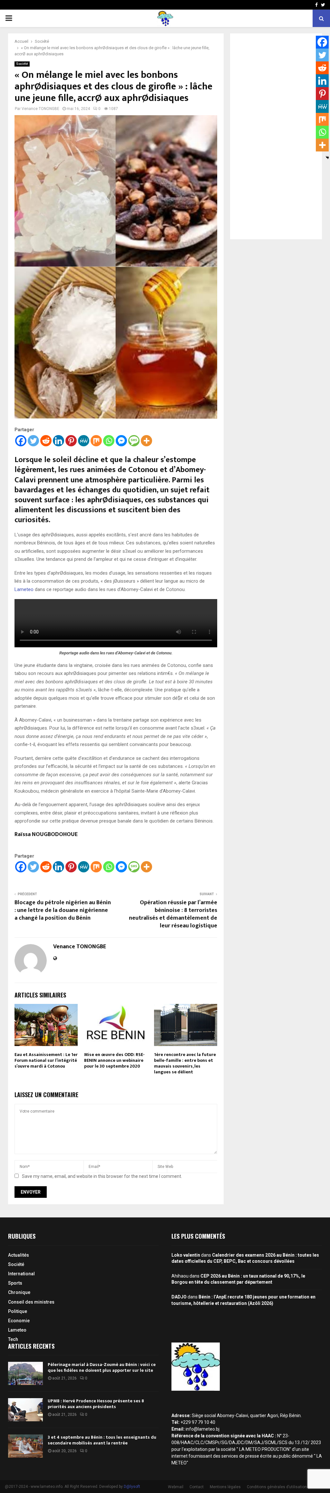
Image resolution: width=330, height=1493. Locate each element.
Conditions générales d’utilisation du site (283, 1487)
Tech (13, 1339)
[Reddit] (46, 440)
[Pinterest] (71, 440)
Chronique (19, 1292)
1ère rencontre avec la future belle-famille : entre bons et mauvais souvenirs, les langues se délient (185, 1063)
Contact (196, 1487)
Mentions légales (225, 1487)
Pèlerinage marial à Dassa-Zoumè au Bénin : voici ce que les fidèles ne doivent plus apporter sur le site (102, 1367)
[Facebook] (20, 440)
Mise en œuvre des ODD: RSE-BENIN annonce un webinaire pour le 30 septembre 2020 (114, 1060)
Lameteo (25, 589)
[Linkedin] (58, 440)
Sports (15, 1283)
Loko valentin (185, 1255)
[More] (146, 440)
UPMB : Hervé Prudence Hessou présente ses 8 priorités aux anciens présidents (96, 1403)
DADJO (179, 1296)
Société (22, 64)
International (21, 1273)
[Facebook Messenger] (121, 440)
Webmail (175, 1487)
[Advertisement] (276, 136)
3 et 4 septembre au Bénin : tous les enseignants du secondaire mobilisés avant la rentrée (102, 1440)
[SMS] (134, 440)
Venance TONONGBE (40, 108)
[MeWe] (83, 440)
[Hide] (327, 157)
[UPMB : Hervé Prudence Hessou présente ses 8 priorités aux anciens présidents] (25, 1409)
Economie (19, 1320)
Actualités (18, 1255)
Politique (17, 1311)
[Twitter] (33, 440)
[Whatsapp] (108, 440)
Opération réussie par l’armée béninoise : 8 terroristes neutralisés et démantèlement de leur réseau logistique (173, 914)
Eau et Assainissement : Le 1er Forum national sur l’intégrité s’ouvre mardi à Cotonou (46, 1060)
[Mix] (96, 440)
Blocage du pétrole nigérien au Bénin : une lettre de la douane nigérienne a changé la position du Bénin (63, 910)
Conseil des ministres (31, 1302)
